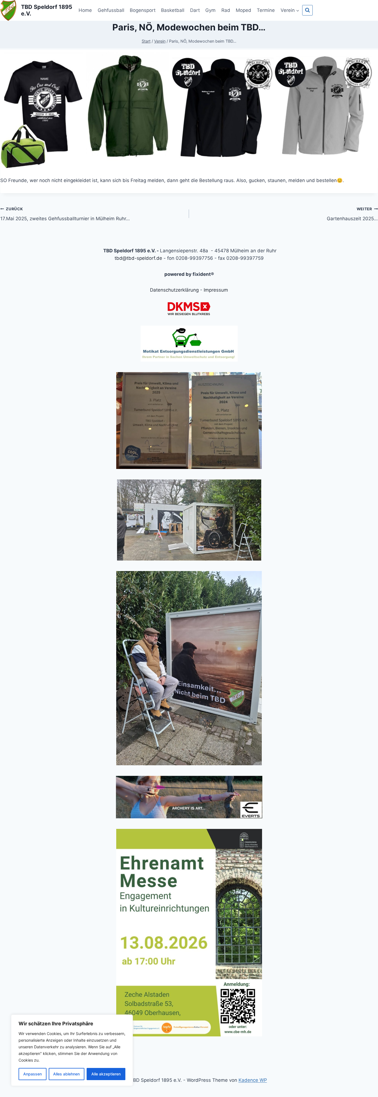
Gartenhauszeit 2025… (352, 214)
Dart (195, 10)
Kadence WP (253, 1080)
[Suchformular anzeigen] (307, 10)
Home (85, 10)
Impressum (216, 290)
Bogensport (143, 10)
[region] (72, 1050)
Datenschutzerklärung (174, 290)
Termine (266, 10)
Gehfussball (111, 10)
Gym (210, 10)
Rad (225, 10)
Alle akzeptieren (106, 1074)
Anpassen (32, 1074)
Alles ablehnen (66, 1074)
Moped (243, 10)
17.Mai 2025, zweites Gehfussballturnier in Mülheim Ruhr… (65, 214)
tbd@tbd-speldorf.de (138, 258)
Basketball (172, 10)
